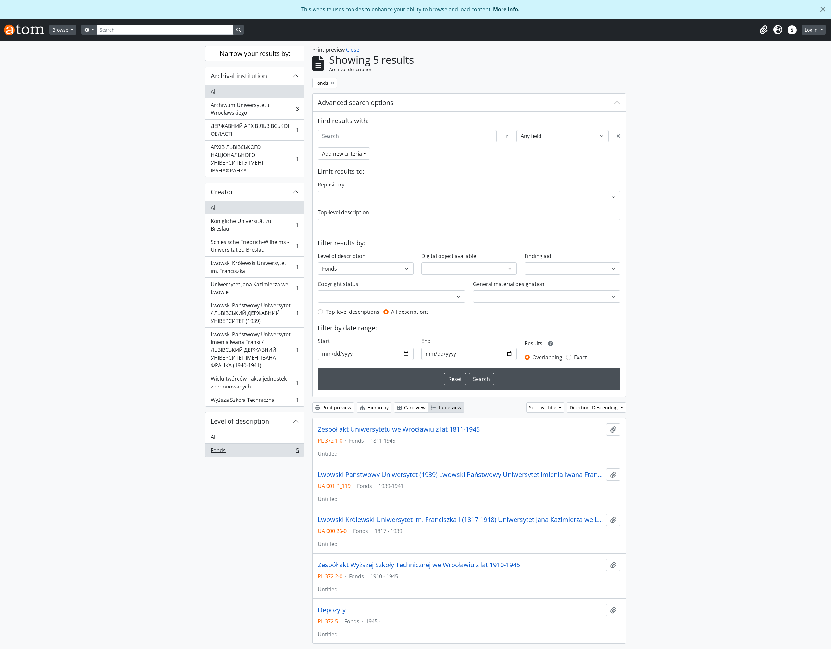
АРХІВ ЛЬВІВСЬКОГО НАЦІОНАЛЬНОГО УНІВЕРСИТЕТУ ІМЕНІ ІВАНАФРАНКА (254, 159)
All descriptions (410, 311)
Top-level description (343, 212)
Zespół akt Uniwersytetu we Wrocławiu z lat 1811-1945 (399, 429)
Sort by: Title (543, 407)
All (214, 91)
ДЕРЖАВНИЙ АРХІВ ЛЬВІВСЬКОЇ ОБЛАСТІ (254, 129)
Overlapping (547, 357)
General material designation (508, 283)
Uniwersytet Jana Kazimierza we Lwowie (254, 288)
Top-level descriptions (352, 311)
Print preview (336, 407)
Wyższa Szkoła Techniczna (254, 401)
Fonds (254, 452)
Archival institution (239, 75)
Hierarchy (377, 407)
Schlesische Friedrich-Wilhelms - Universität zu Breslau (254, 245)
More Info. (506, 9)
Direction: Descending (594, 407)
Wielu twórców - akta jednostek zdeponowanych (254, 382)
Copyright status (338, 283)
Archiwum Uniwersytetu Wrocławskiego (254, 108)
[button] (763, 30)
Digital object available (448, 256)
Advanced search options (355, 102)
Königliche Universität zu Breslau (254, 224)
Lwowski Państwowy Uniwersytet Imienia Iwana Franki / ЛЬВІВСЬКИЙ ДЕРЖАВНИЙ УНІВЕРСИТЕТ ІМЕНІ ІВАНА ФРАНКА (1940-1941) (254, 350)
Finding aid (538, 256)
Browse (60, 30)
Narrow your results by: (255, 53)
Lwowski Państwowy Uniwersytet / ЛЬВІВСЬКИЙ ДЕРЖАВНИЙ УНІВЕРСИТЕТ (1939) (254, 313)
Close (352, 49)
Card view (414, 407)
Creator (222, 191)
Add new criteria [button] (342, 153)
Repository (331, 184)
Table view (449, 407)
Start (324, 341)
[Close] (823, 9)
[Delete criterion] (618, 136)
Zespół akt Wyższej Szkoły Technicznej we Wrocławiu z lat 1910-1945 (419, 565)
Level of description (240, 421)
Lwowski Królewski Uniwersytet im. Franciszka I (254, 267)
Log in (812, 30)
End (426, 341)
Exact (580, 357)
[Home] (26, 29)
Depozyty (332, 610)
